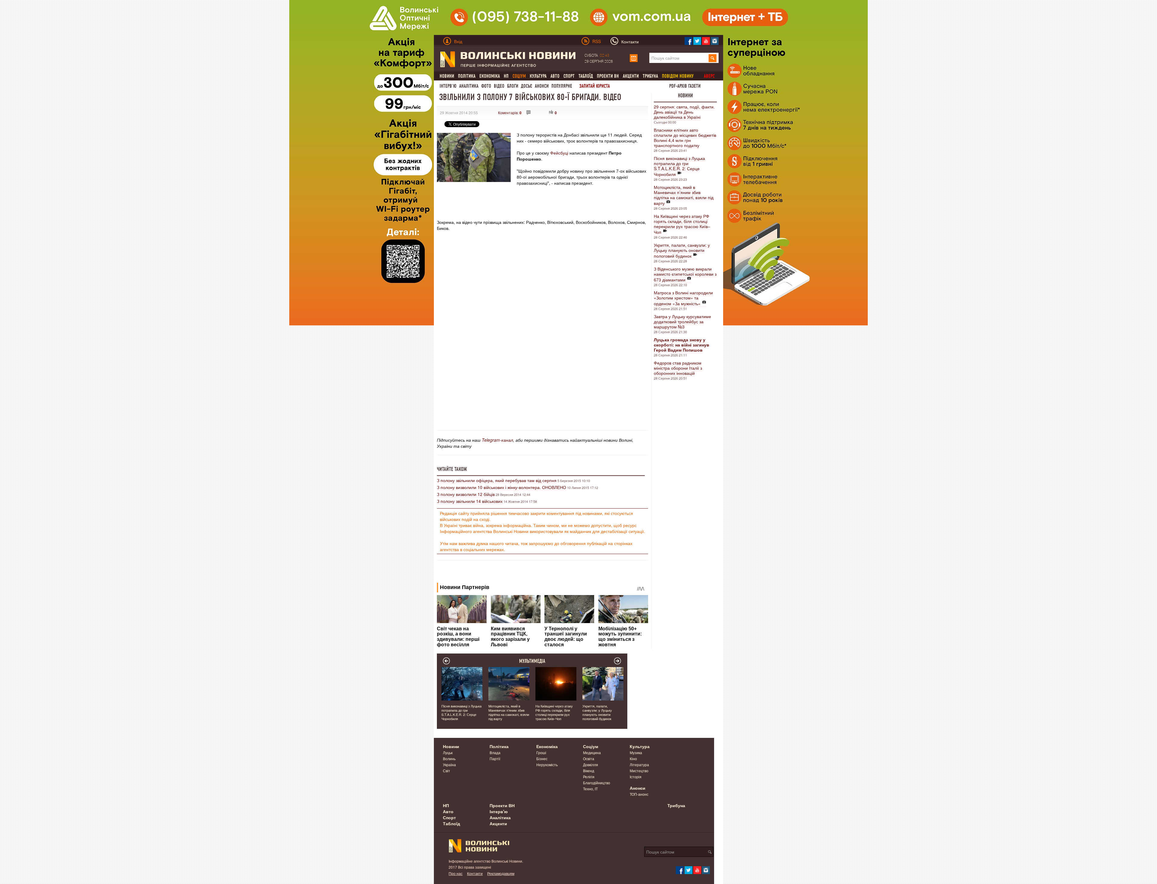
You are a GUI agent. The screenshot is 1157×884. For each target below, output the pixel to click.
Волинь (449, 758)
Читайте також (452, 469)
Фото (486, 86)
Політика (466, 76)
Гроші (541, 752)
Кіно (633, 758)
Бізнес (541, 758)
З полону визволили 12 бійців (466, 494)
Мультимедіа (532, 661)
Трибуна (650, 76)
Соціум (590, 746)
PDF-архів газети (685, 86)
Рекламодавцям (500, 873)
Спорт (569, 76)
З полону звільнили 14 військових (470, 501)
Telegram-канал (497, 440)
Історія (635, 776)
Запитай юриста (594, 86)
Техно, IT (590, 788)
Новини (447, 76)
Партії (495, 758)
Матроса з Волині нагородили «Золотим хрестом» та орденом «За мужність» (683, 298)
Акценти (631, 76)
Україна (449, 764)
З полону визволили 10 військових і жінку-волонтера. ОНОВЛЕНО (501, 487)
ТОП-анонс (639, 794)
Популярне (561, 86)
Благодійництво (596, 782)
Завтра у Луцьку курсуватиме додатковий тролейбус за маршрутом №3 (682, 321)
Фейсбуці (558, 153)
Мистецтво (639, 770)
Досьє (526, 86)
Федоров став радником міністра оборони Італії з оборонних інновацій (678, 368)
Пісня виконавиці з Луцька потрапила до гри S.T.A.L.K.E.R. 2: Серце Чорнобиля (679, 166)
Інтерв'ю (448, 86)
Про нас (455, 873)
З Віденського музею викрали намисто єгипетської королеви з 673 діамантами (685, 274)
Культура (538, 76)
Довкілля (590, 764)
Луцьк (448, 752)
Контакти (475, 873)
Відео (499, 86)
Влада (495, 752)
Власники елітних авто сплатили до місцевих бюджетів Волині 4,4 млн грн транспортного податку (685, 137)
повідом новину (678, 76)
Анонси (542, 86)
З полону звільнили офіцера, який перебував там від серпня (497, 480)
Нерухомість (547, 764)
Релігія (588, 776)
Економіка (489, 76)
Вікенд (588, 770)
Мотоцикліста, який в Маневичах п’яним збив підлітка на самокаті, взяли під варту (683, 195)
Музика (636, 752)
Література (639, 764)
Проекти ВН (608, 76)
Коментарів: (510, 112)
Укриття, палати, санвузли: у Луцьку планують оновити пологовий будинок (682, 250)
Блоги (512, 86)
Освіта (588, 758)
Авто (555, 76)
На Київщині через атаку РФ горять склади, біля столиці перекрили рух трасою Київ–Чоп (682, 224)
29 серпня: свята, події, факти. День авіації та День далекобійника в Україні (684, 112)
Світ (446, 770)
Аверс (709, 76)
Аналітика (468, 86)
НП (506, 76)
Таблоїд (585, 76)
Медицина (592, 752)
